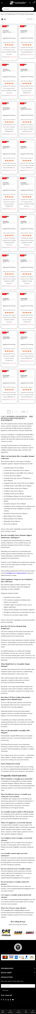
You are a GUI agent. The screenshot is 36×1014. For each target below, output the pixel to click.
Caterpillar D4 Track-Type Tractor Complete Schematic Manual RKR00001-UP (9, 395)
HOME (2, 1012)
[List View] (5, 19)
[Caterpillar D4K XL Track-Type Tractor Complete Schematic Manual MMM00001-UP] (9, 109)
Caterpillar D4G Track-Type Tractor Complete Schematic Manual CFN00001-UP (27, 165)
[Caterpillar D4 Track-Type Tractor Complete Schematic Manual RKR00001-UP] (9, 377)
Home (2, 14)
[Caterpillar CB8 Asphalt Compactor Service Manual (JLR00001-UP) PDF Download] (9, 223)
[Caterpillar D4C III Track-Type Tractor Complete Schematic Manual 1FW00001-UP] (9, 184)
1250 (23, 412)
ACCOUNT (10, 1012)
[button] (33, 2)
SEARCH (33, 1012)
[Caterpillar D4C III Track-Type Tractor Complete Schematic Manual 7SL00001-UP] (27, 300)
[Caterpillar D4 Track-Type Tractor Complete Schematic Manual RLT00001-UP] (27, 377)
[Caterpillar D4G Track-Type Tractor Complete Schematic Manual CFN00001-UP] (27, 148)
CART (26, 1012)
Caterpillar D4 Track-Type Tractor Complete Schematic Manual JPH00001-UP (27, 356)
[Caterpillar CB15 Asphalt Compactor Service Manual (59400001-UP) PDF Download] (27, 261)
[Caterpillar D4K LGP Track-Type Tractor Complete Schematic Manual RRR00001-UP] (27, 70)
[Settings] (30, 2)
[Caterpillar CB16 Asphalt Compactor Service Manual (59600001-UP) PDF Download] (9, 261)
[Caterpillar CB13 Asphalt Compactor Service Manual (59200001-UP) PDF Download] (9, 300)
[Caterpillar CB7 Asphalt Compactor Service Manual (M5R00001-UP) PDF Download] (27, 223)
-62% (22, 26)
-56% (4, 26)
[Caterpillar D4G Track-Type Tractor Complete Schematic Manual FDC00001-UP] (9, 148)
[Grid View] (2, 19)
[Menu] (1, 3)
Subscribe (5, 990)
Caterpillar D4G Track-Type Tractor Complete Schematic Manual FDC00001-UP (9, 165)
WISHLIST (18, 1012)
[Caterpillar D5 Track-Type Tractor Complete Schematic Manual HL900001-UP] (27, 32)
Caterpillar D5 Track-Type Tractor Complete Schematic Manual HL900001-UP (27, 50)
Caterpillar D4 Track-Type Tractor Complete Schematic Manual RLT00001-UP (27, 395)
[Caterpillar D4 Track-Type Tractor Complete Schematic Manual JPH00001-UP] (27, 338)
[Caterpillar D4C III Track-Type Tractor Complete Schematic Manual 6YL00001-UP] (9, 338)
